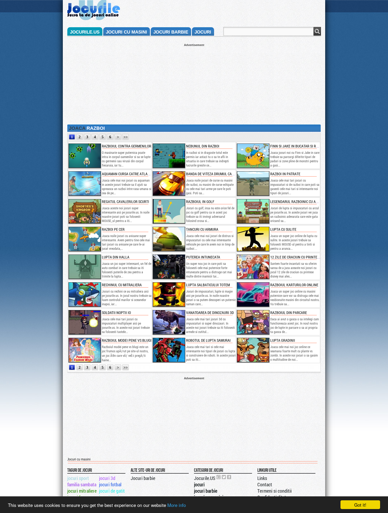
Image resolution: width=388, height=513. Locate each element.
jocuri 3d (107, 478)
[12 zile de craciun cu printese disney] (253, 267)
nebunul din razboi (202, 146)
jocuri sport (78, 478)
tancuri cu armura (202, 229)
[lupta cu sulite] (253, 239)
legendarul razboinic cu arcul (297, 201)
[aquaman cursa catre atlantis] (84, 183)
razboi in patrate (285, 173)
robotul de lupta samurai (208, 340)
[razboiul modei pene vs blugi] (84, 350)
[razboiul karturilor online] (253, 294)
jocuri (203, 32)
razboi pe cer (113, 229)
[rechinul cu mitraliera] (84, 294)
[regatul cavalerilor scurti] (84, 211)
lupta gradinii (282, 340)
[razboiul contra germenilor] (84, 156)
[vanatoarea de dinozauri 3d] (168, 322)
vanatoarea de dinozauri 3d (210, 312)
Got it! (360, 504)
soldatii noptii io (116, 312)
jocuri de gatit (112, 491)
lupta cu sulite (283, 229)
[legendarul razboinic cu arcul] (253, 211)
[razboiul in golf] (168, 211)
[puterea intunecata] (168, 267)
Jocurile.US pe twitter (224, 477)
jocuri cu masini (126, 32)
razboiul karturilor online (294, 284)
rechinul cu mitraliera (122, 284)
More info (176, 505)
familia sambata (81, 484)
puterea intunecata (203, 257)
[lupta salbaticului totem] (168, 294)
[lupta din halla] (84, 267)
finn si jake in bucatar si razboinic (300, 146)
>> (126, 137)
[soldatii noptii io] (84, 322)
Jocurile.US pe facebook (229, 477)
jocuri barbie (170, 32)
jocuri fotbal (110, 484)
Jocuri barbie (143, 478)
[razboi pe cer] (84, 239)
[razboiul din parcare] (253, 322)
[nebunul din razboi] (168, 156)
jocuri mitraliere (82, 491)
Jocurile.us (85, 32)
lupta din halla (115, 257)
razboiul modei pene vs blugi (127, 340)
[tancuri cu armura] (168, 239)
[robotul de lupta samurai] (168, 350)
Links (262, 478)
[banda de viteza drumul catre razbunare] (168, 183)
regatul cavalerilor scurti (125, 201)
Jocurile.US (204, 478)
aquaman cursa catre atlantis (128, 173)
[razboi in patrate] (253, 183)
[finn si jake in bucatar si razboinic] (253, 156)
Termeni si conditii (274, 491)
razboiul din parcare (288, 312)
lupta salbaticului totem (208, 284)
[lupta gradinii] (253, 350)
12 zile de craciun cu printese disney (301, 257)
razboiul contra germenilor (126, 146)
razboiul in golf (200, 201)
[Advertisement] (194, 84)
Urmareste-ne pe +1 (218, 477)
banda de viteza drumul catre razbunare (221, 173)
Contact (264, 484)
